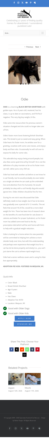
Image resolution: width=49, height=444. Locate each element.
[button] (10, 382)
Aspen (11, 388)
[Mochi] (33, 374)
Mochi (28, 388)
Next (37, 47)
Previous (29, 47)
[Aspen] (16, 374)
